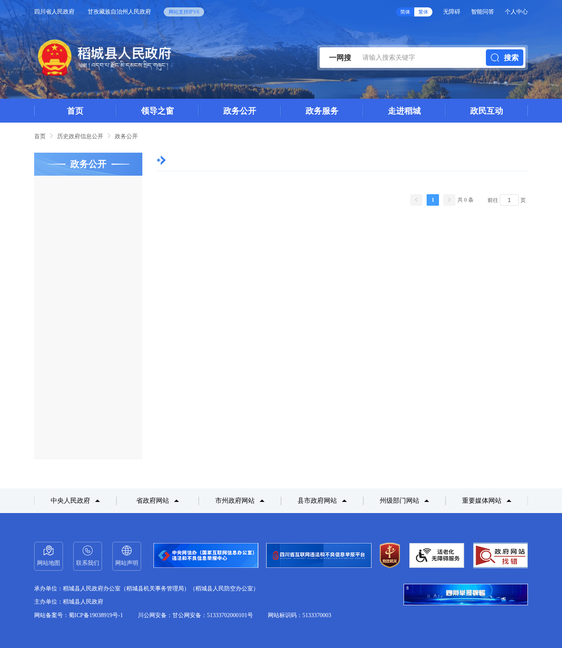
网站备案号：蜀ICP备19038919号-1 (78, 615)
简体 (405, 12)
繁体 (423, 12)
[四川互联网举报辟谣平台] (466, 595)
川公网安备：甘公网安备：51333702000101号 (195, 615)
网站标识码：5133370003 (299, 615)
